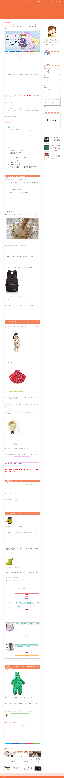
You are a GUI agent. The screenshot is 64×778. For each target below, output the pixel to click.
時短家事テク (52, 77)
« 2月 (45, 107)
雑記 (52, 87)
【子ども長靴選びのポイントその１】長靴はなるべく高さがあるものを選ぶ (24, 166)
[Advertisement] (32, 12)
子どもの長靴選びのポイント (15, 164)
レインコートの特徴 (14, 160)
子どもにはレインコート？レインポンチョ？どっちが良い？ (21, 157)
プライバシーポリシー (7, 776)
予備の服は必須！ (14, 153)
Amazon (26, 596)
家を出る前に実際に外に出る (16, 152)
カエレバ (19, 606)
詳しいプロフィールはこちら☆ (49, 44)
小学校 (53, 70)
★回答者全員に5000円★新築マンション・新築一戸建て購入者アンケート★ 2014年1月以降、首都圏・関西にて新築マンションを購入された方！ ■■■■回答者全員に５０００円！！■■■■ (52, 58)
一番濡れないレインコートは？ (16, 162)
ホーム (6, 1)
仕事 (29, 1)
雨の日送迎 (14, 722)
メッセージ (46, 1)
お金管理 (6, 3)
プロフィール (12, 1)
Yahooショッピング (26, 598)
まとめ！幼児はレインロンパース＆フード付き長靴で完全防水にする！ (23, 170)
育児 (33, 1)
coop (25, 1)
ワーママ (10, 722)
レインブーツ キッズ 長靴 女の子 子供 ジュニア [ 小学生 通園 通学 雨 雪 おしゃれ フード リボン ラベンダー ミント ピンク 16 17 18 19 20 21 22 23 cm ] (27, 625)
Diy (51, 1)
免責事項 (13, 776)
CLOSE (35, 147)
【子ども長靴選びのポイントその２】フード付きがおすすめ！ (21, 167)
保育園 (7, 722)
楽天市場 (26, 594)
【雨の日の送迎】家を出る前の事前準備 (17, 150)
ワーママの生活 (19, 1)
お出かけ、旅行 (39, 1)
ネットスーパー (53, 79)
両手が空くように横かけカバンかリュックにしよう (19, 154)
